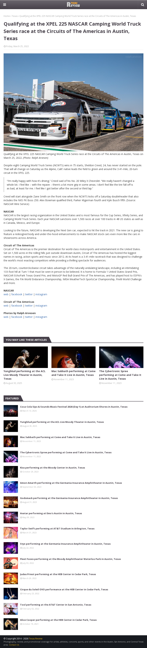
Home (7, 16)
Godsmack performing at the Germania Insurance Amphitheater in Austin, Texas (69, 498)
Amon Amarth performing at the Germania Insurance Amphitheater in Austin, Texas (71, 482)
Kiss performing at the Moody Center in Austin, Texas (52, 467)
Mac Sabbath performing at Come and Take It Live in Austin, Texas (73, 373)
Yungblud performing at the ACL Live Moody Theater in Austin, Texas (25, 374)
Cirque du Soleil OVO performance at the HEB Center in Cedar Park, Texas (64, 589)
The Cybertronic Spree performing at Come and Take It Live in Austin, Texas (120, 374)
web (6, 294)
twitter (29, 294)
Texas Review (35, 638)
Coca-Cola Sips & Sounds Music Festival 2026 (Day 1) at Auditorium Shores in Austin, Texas (73, 406)
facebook (16, 294)
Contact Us (14, 644)
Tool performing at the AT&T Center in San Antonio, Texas (55, 604)
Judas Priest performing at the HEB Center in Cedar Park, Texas (58, 574)
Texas (15, 16)
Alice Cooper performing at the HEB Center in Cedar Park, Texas (58, 619)
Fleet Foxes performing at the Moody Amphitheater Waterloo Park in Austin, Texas (70, 559)
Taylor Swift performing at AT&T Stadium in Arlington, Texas (57, 528)
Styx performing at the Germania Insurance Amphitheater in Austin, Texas (65, 543)
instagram (41, 294)
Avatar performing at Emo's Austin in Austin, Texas (51, 513)
